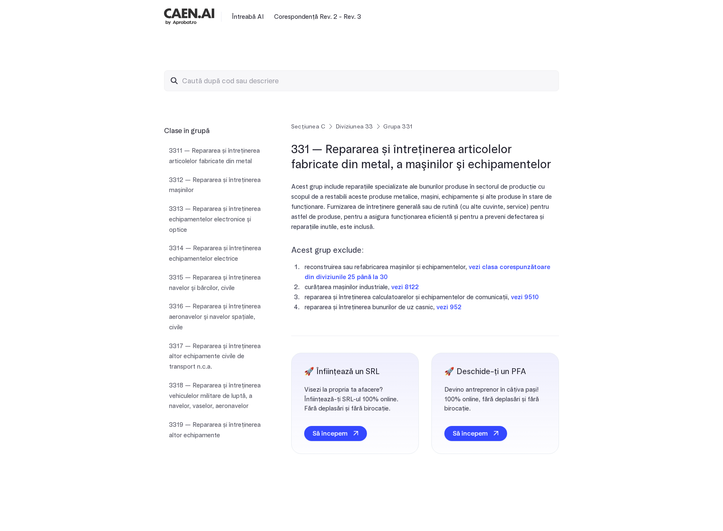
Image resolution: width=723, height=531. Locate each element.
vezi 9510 (525, 297)
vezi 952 (448, 307)
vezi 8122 (405, 287)
